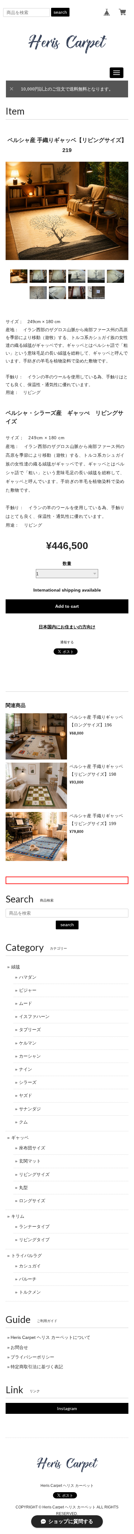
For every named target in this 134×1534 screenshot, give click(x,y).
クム (23, 1121)
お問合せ (19, 1347)
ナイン (25, 1069)
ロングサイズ (32, 1200)
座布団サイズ (32, 1147)
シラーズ (27, 1082)
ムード (25, 1003)
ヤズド (25, 1095)
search (60, 12)
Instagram (67, 1408)
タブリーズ (30, 1029)
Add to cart (67, 606)
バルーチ (27, 1278)
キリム (17, 1216)
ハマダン (27, 977)
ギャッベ (20, 1137)
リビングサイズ (34, 1174)
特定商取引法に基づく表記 (37, 1366)
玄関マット (30, 1160)
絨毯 (15, 966)
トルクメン (30, 1292)
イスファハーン (34, 1016)
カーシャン (30, 1056)
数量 (67, 563)
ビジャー (27, 990)
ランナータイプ (34, 1226)
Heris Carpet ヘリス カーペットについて (50, 1337)
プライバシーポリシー (32, 1357)
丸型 (23, 1187)
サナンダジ (30, 1108)
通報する (67, 642)
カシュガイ (30, 1265)
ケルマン (27, 1042)
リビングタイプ (34, 1239)
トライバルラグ (26, 1255)
